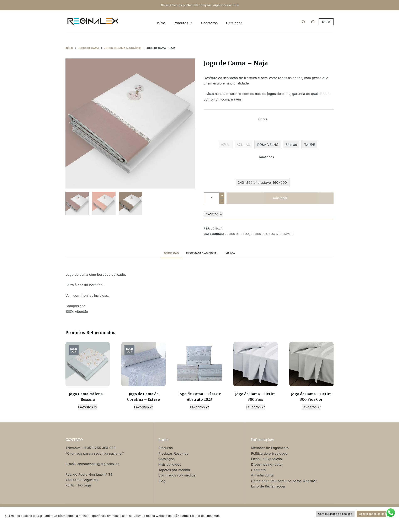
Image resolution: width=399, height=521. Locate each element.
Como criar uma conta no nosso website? (284, 481)
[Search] (303, 21)
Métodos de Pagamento (270, 448)
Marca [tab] (230, 253)
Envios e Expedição (266, 459)
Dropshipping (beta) (267, 464)
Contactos (209, 23)
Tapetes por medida (174, 470)
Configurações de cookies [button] (335, 513)
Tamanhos (266, 157)
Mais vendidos (169, 464)
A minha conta (262, 475)
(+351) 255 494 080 (100, 448)
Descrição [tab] (171, 253)
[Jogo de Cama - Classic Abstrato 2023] (199, 364)
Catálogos (234, 23)
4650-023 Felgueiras (81, 480)
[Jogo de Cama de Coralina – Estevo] (143, 364)
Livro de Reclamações (268, 486)
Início (161, 23)
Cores (262, 119)
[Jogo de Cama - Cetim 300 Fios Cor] (311, 364)
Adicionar (280, 198)
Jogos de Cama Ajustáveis (272, 234)
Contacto (258, 470)
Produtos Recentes (173, 453)
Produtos (181, 23)
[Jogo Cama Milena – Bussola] (87, 364)
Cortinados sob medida (177, 475)
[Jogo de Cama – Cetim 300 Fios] (255, 364)
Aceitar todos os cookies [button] (375, 513)
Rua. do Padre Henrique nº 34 (88, 474)
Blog (161, 481)
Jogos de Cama (237, 234)
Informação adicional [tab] (202, 253)
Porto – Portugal (78, 485)
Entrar (326, 21)
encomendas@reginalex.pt (98, 464)
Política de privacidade (269, 453)
